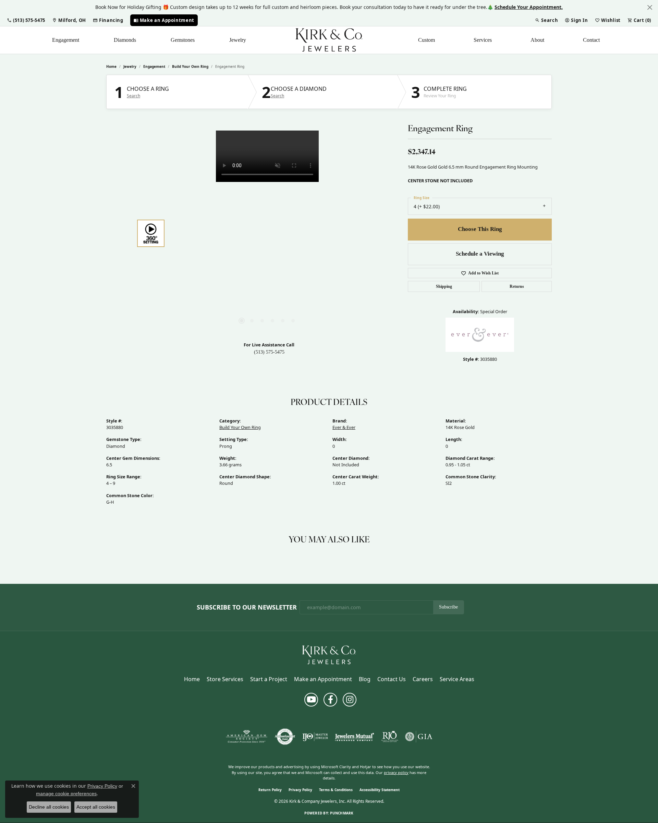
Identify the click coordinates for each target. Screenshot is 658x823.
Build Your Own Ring (190, 66)
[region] (267, 233)
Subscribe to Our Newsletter (247, 607)
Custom (426, 40)
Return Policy (270, 789)
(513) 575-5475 (269, 352)
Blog (364, 679)
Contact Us (391, 679)
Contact (591, 40)
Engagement (65, 40)
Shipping (444, 286)
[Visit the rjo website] (389, 736)
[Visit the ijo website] (315, 736)
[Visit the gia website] (418, 736)
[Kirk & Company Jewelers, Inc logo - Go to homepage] (329, 40)
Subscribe (448, 607)
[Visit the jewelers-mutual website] (354, 736)
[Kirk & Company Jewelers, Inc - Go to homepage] (329, 655)
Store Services (225, 679)
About (537, 40)
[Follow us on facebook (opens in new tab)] (330, 700)
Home (111, 66)
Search (133, 96)
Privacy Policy (300, 789)
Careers (423, 679)
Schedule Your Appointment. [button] (529, 7)
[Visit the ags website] (247, 736)
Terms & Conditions (336, 789)
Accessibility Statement (380, 789)
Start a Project (268, 679)
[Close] (649, 7)
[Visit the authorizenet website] (285, 736)
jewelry (129, 66)
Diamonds (125, 40)
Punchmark (341, 813)
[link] (69, 20)
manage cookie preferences (66, 793)
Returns (517, 286)
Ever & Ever (343, 427)
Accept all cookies (95, 807)
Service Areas (457, 679)
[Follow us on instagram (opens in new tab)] (349, 700)
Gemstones (183, 40)
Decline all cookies (49, 807)
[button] (26, 20)
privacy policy (396, 772)
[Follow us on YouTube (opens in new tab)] (311, 700)
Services (483, 40)
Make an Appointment (323, 679)
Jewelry (237, 40)
